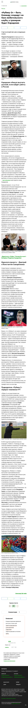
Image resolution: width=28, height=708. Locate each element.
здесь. (7, 633)
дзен (4, 684)
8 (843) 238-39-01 (5, 675)
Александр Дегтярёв (21, 593)
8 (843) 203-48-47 (18, 675)
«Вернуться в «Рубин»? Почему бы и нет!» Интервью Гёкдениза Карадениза (13, 257)
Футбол (3, 8)
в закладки (24, 5)
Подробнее (8, 629)
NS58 (9, 641)
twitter (17, 682)
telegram (18, 684)
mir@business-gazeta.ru (19, 677)
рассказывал (6, 180)
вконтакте (6, 682)
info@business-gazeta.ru (7, 677)
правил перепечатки (16, 703)
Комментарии (14, 612)
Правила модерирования (9, 660)
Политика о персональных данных (8, 698)
